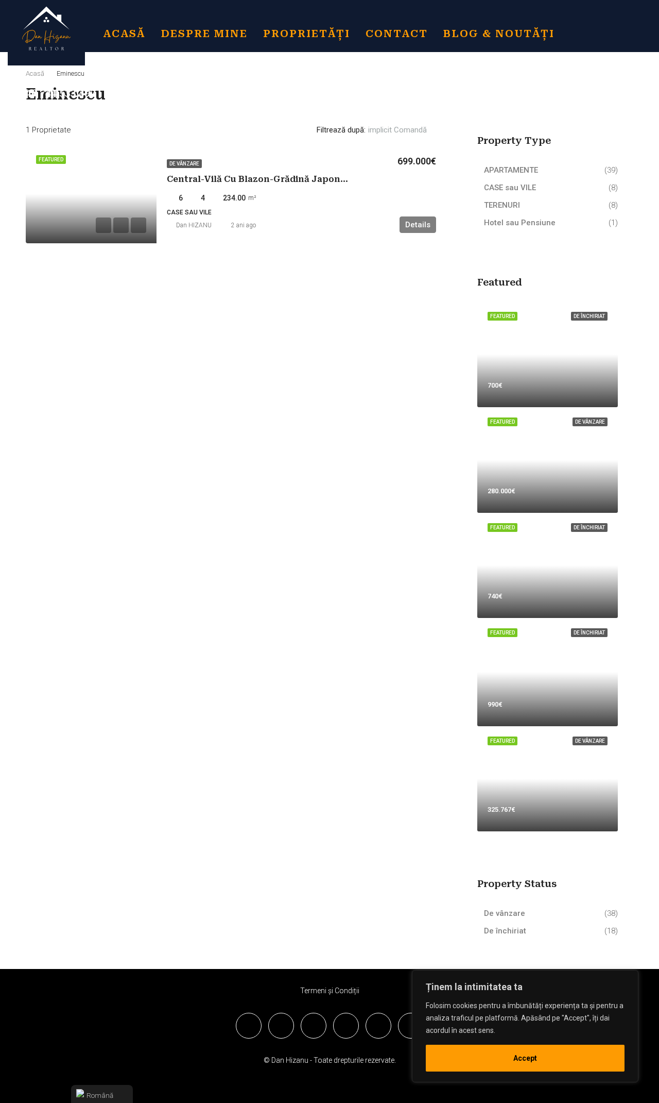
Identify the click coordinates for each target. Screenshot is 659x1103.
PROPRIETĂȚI (306, 33)
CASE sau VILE (510, 187)
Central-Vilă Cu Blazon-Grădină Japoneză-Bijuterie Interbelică (308, 179)
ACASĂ (124, 33)
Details (417, 224)
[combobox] (406, 130)
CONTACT (397, 33)
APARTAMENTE (511, 170)
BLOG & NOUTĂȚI (498, 33)
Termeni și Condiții (329, 991)
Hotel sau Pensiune (520, 222)
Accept (525, 1058)
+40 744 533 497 (56, 93)
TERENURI (502, 205)
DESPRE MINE (204, 33)
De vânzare (184, 163)
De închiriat (505, 930)
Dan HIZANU (194, 225)
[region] (525, 1026)
